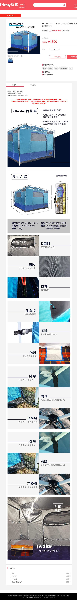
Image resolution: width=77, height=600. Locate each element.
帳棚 (44, 68)
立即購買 (57, 57)
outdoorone (63, 68)
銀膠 (56, 68)
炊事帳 (50, 68)
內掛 (71, 68)
